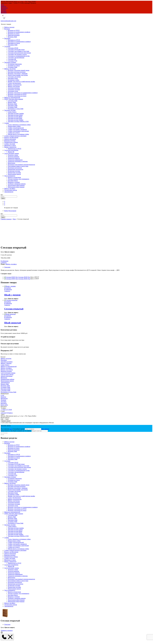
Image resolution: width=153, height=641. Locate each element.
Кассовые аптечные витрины (17, 72)
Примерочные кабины (11, 142)
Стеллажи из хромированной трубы (19, 56)
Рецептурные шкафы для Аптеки (18, 75)
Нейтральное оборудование (16, 187)
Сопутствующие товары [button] (11, 153)
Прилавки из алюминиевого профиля (19, 41)
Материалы (4, 8)
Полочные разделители (15, 168)
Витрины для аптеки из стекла (17, 96)
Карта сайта (4, 405)
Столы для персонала (14, 83)
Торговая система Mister (15, 116)
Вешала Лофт (12, 102)
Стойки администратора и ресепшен (15, 136)
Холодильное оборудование (16, 185)
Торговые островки (6, 361)
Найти (3, 198)
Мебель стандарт (9, 27)
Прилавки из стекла (14, 43)
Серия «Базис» (12, 112)
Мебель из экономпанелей (12, 97)
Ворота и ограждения (14, 177)
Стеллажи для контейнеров (16, 57)
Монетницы (11, 163)
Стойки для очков (9, 144)
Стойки (6, 537)
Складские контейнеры (11, 564)
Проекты (3, 6)
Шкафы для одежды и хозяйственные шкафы (21, 81)
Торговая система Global (15, 115)
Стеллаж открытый (13, 309)
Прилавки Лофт (12, 45)
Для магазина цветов (10, 190)
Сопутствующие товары (8, 373)
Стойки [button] (6, 123)
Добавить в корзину (7, 630)
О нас (2, 4)
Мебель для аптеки (10, 483)
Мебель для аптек (6, 358)
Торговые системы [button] (10, 110)
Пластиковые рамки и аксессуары (18, 166)
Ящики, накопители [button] (10, 147)
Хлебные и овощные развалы (17, 183)
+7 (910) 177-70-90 (6, 409)
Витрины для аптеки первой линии (18, 70)
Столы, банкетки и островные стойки (19, 124)
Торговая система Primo (15, 118)
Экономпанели (8, 191)
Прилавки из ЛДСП (14, 40)
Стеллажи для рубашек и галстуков (18, 51)
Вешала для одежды (7, 369)
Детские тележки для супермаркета (18, 179)
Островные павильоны (15, 64)
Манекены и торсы (10, 145)
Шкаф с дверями (12, 295)
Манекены (4, 377)
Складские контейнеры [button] (11, 150)
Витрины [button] (7, 29)
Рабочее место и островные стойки (18, 134)
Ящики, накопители (10, 561)
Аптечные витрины (14, 88)
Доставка (3, 11)
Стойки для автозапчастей (16, 128)
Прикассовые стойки (14, 126)
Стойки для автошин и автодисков (18, 131)
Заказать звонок (5, 421)
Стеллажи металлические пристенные (19, 53)
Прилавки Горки (13, 78)
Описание (7, 267)
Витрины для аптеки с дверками (17, 73)
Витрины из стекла (13, 33)
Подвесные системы (14, 171)
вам (11, 429)
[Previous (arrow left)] (1, 434)
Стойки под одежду (14, 132)
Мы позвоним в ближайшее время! (13, 429)
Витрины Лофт (12, 37)
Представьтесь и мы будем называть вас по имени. (16, 431)
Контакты (4, 12)
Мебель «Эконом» (6, 363)
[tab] (78, 267)
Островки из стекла (14, 65)
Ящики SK (11, 152)
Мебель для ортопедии (15, 84)
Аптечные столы (13, 91)
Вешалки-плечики (9, 140)
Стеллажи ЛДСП (13, 48)
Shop (14, 219)
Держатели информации (15, 160)
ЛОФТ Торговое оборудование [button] (13, 99)
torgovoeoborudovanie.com (8, 21)
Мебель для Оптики (14, 86)
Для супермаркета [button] (9, 176)
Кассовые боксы (13, 180)
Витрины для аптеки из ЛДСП (17, 94)
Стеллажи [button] (7, 46)
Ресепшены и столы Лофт (15, 108)
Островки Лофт (12, 67)
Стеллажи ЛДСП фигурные (16, 49)
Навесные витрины (14, 35)
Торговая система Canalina (16, 113)
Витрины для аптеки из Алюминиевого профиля (22, 92)
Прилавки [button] (7, 38)
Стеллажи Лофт (12, 100)
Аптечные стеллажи (14, 89)
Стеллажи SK (12, 59)
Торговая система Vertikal (15, 120)
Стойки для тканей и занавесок (17, 129)
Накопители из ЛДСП (14, 148)
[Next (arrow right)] (3, 434)
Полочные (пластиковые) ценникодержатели (21, 164)
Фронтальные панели (14, 174)
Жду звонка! (45, 429)
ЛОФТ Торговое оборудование (13, 513)
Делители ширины (13, 156)
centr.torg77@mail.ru (7, 413)
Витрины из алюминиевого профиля (19, 32)
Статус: (3, 255)
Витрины (7, 443)
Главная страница (6, 219)
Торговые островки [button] (10, 62)
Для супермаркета (9, 590)
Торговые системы (10, 525)
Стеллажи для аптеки (14, 76)
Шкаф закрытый (12, 323)
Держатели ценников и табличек (18, 161)
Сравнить (4, 262)
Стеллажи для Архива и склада (17, 54)
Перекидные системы (14, 172)
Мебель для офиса (9, 188)
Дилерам (3, 9)
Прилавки (4, 360)
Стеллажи (7, 461)
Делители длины (13, 155)
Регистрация (12, 210)
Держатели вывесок (14, 158)
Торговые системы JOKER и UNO (18, 121)
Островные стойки (13, 80)
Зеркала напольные (10, 139)
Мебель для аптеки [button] (10, 68)
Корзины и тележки (14, 182)
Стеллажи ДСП (12, 60)
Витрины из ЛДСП (13, 30)
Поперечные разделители (15, 169)
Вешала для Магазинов (11, 137)
